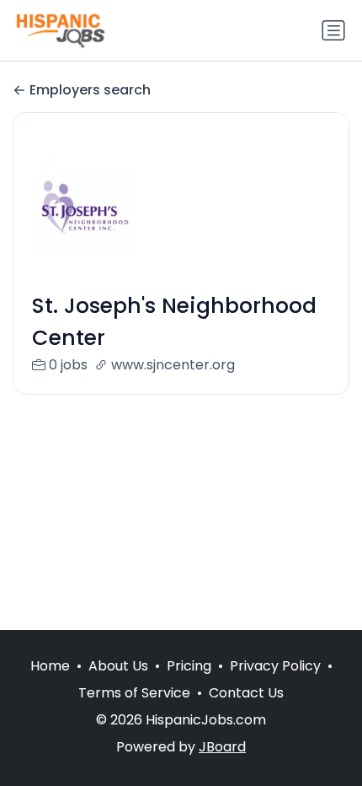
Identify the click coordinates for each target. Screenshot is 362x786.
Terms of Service (134, 693)
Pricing (189, 666)
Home (50, 666)
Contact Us (246, 693)
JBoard (222, 746)
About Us (118, 666)
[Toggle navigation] (333, 30)
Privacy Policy (275, 666)
